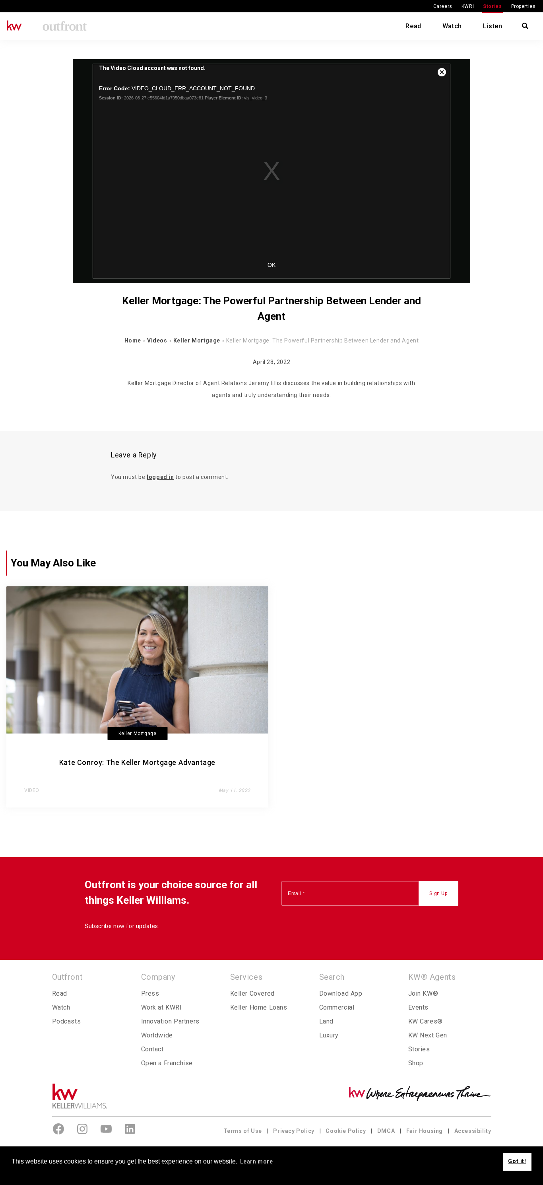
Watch (452, 26)
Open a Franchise (167, 1063)
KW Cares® (425, 1021)
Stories (492, 6)
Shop (415, 1063)
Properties (523, 6)
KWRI (468, 6)
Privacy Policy (293, 1131)
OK (271, 265)
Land (326, 1021)
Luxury (329, 1035)
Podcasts (66, 1021)
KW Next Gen (428, 1035)
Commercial (337, 1007)
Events (418, 1007)
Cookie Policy (346, 1131)
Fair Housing (424, 1131)
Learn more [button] (256, 1161)
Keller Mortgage (196, 340)
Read (413, 26)
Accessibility (472, 1131)
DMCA (386, 1131)
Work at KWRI (161, 1007)
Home (132, 340)
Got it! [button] (517, 1161)
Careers (442, 6)
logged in (160, 477)
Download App (341, 993)
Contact (152, 1049)
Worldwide (157, 1035)
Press (150, 993)
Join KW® (423, 993)
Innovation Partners (170, 1021)
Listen (492, 26)
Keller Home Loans (258, 1007)
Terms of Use (242, 1131)
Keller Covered (252, 993)
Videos (157, 340)
